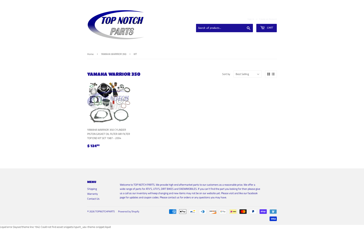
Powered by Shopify (128, 211)
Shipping (92, 189)
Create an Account (268, 19)
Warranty (92, 194)
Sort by (226, 74)
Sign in (250, 19)
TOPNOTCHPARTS (105, 211)
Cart (269, 28)
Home (90, 54)
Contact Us (93, 199)
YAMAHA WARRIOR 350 (113, 54)
